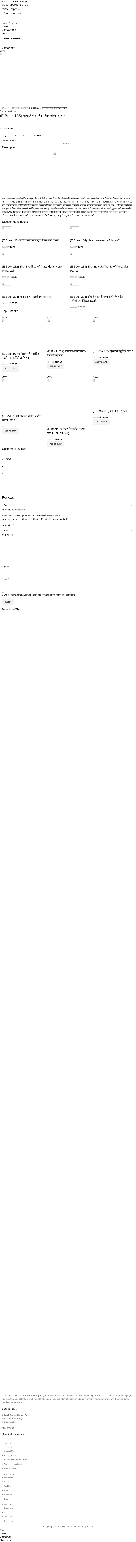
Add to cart (20, 136)
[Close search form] (3, 3)
